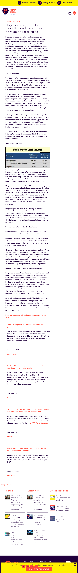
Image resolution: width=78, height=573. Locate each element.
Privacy (25, 561)
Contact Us (33, 561)
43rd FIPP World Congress (38, 423)
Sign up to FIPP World (39, 569)
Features (10, 398)
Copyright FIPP (45, 561)
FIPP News (11, 437)
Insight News (12, 354)
